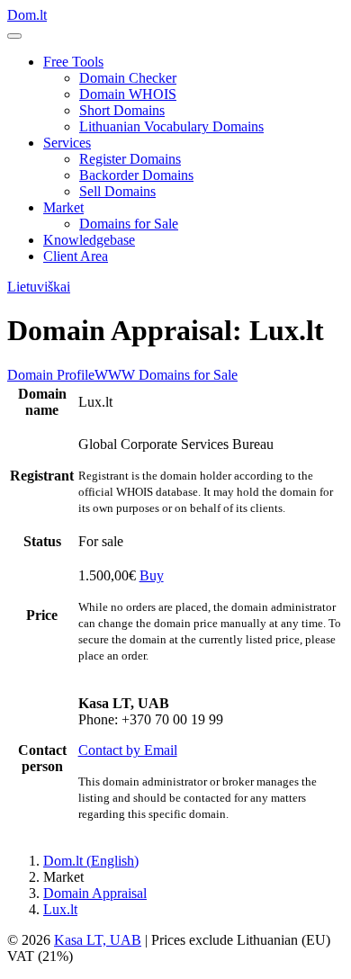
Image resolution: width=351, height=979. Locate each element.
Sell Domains (117, 191)
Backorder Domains (136, 175)
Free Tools (73, 61)
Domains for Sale (128, 223)
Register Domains (130, 158)
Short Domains (122, 110)
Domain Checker (127, 77)
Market (63, 207)
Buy (152, 575)
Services (67, 142)
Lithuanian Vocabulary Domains (171, 126)
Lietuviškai (38, 286)
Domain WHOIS (127, 94)
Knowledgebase (89, 239)
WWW (114, 374)
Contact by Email (127, 750)
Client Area (75, 256)
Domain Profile (50, 374)
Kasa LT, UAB (97, 940)
